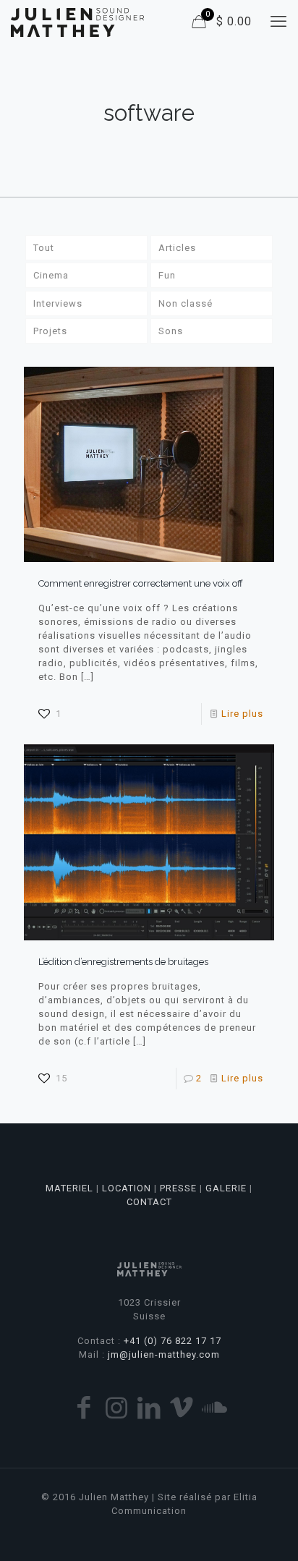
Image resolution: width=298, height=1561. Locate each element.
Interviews (57, 303)
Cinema (51, 275)
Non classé (185, 303)
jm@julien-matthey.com (164, 1354)
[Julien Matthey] (77, 22)
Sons (170, 331)
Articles (177, 247)
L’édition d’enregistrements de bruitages (123, 961)
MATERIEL (69, 1188)
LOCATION (126, 1188)
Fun (167, 275)
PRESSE (178, 1188)
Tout (43, 247)
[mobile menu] (278, 21)
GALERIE (226, 1188)
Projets (50, 331)
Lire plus (242, 713)
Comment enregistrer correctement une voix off (140, 583)
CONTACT (149, 1201)
